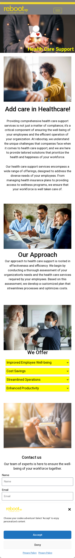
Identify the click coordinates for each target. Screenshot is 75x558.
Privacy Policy (30, 553)
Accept (37, 535)
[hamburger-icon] (58, 10)
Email (5, 490)
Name (5, 475)
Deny (37, 545)
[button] (69, 509)
